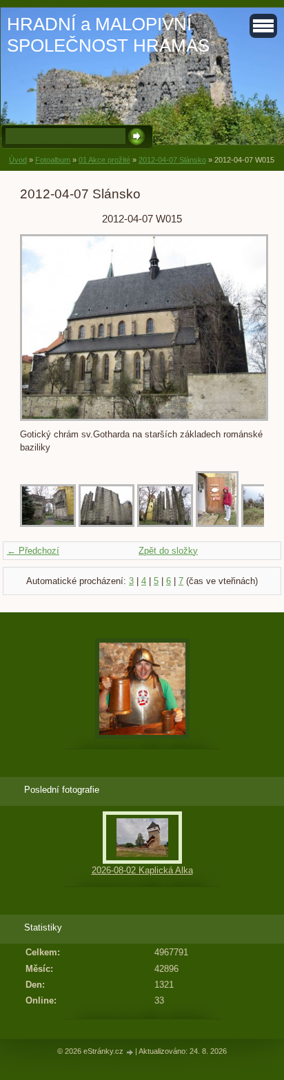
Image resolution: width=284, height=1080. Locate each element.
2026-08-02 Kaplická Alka (142, 870)
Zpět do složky (168, 551)
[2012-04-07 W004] (217, 524)
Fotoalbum (52, 160)
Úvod (18, 160)
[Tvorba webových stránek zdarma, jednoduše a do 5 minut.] (130, 1052)
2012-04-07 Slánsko (172, 160)
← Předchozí (33, 551)
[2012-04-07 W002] (106, 524)
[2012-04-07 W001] (48, 524)
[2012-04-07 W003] (165, 524)
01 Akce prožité (104, 160)
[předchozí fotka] (42, 328)
